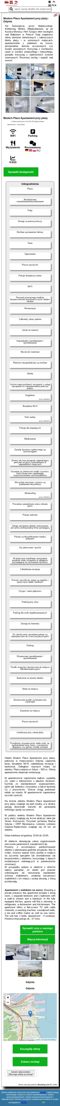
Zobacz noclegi (30, 1061)
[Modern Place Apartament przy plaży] (17, 71)
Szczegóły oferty (30, 1049)
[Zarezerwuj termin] (56, 15)
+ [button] (8, 997)
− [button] (8, 1002)
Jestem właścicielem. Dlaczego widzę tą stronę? (21, 1073)
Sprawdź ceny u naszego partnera (37, 930)
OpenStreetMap (50, 1039)
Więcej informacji (37, 939)
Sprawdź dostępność (21, 172)
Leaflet (37, 1039)
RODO (24, 1102)
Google (43, 1092)
